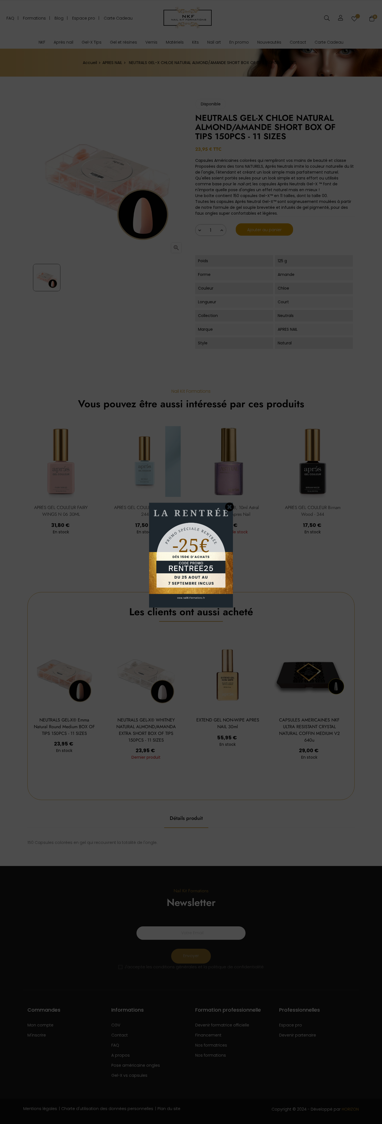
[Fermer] (229, 507)
